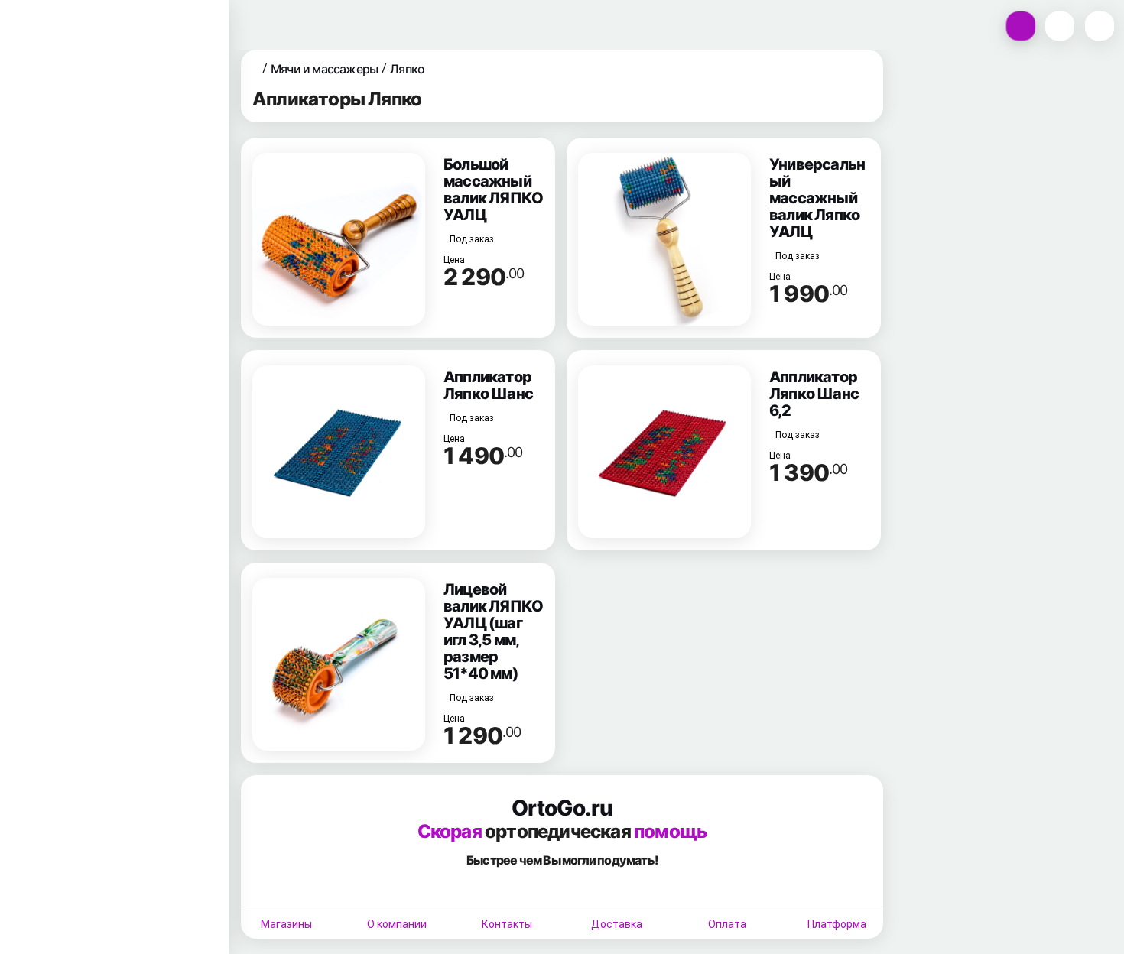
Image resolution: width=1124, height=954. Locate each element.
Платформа (836, 924)
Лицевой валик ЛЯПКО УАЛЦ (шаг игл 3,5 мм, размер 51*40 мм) (493, 631)
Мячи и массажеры (324, 68)
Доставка (616, 924)
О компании (397, 924)
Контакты (507, 924)
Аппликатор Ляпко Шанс (488, 385)
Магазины (286, 924)
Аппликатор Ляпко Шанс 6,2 (814, 394)
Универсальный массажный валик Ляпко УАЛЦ (817, 198)
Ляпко (407, 68)
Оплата (727, 924)
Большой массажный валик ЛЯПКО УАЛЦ (493, 189)
